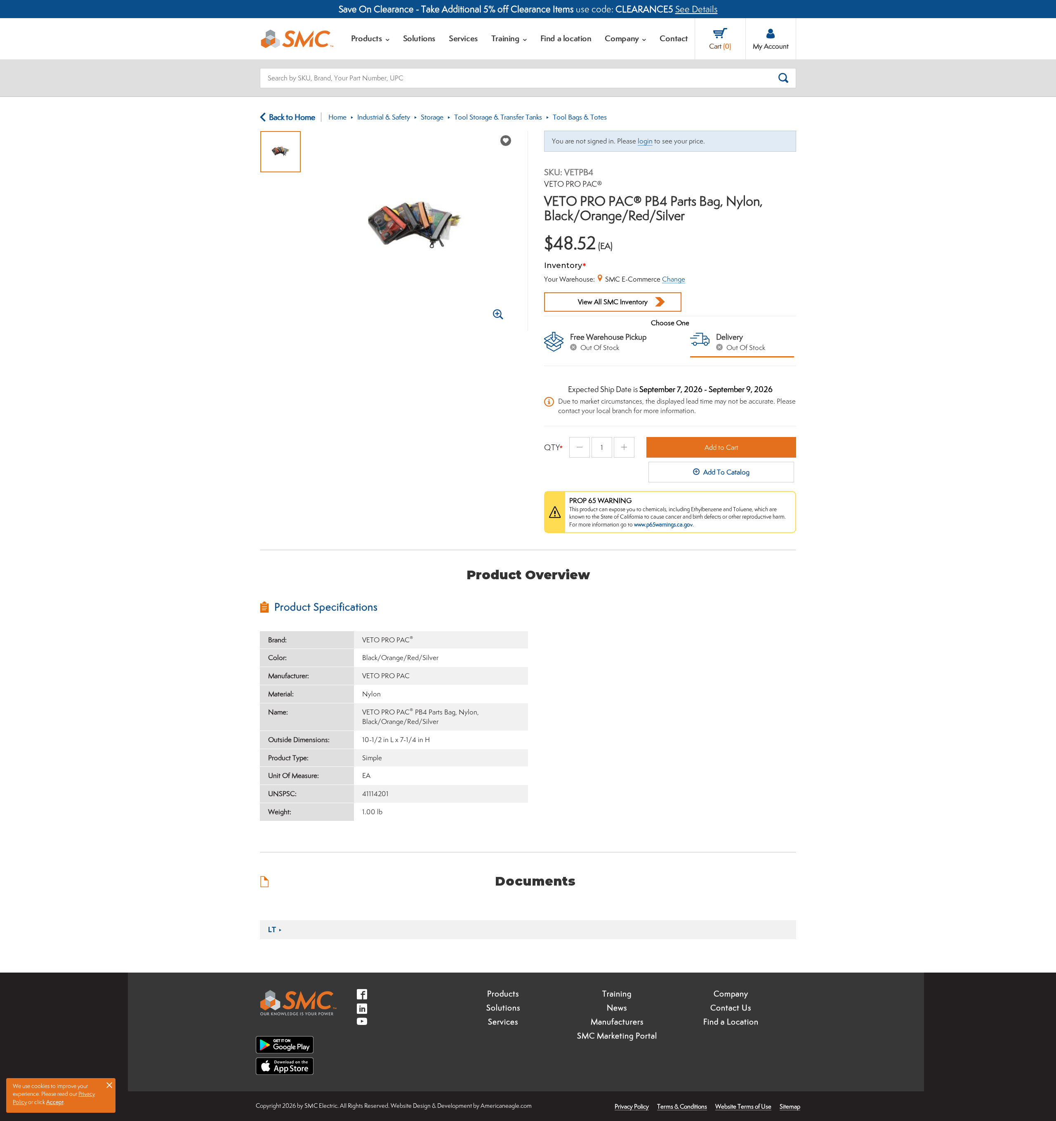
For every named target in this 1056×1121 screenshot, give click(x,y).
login (645, 141)
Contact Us (730, 1008)
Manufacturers (617, 1022)
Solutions (503, 1008)
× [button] (109, 1084)
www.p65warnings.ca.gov (663, 524)
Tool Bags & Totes (580, 117)
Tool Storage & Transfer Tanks (498, 117)
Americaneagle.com (506, 1105)
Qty (552, 447)
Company (731, 994)
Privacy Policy (632, 1106)
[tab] (394, 607)
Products (503, 994)
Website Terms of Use (743, 1106)
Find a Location (731, 1022)
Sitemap (790, 1106)
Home (337, 117)
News (617, 1008)
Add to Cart (721, 447)
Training (617, 994)
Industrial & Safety (383, 117)
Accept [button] (55, 1102)
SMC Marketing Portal (617, 1036)
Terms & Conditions (682, 1106)
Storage (432, 117)
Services (503, 1022)
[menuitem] (370, 38)
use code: (506, 9)
